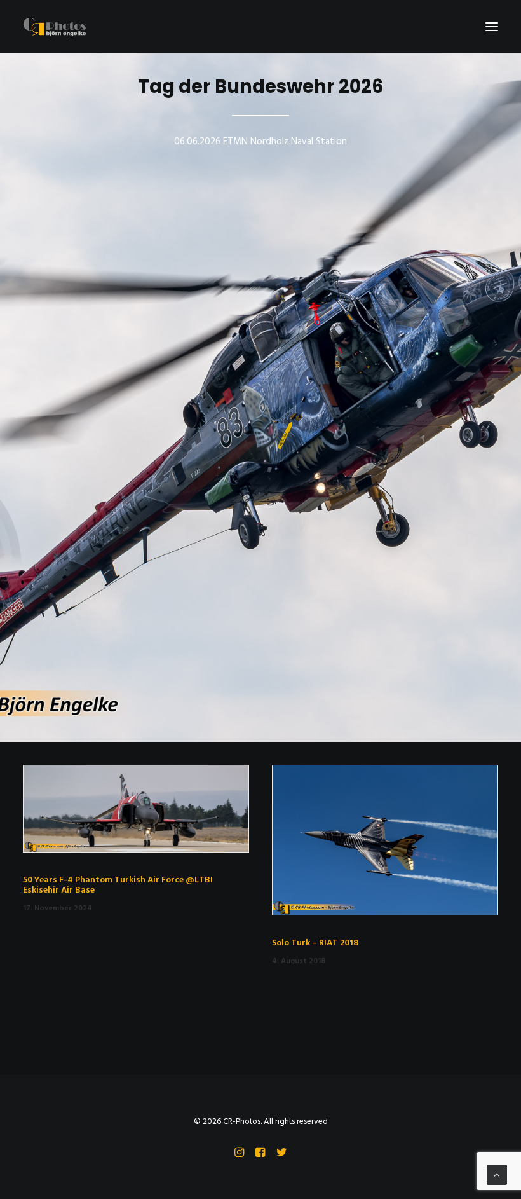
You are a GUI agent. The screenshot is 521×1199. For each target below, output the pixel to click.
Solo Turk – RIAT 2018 (315, 943)
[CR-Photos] (54, 26)
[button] (492, 26)
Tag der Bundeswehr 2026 (261, 86)
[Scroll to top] (497, 1174)
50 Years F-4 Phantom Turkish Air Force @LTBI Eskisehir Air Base (118, 885)
